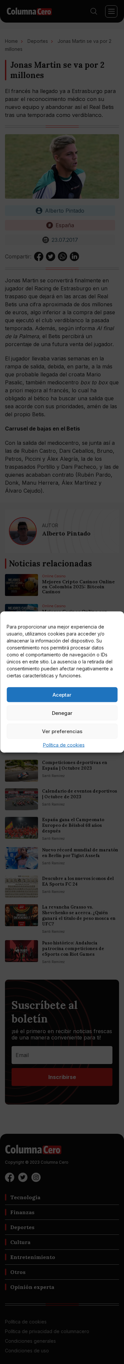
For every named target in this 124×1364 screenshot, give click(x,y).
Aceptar (62, 694)
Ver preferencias (62, 731)
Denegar (62, 713)
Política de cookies (64, 745)
